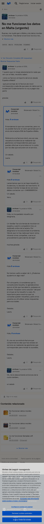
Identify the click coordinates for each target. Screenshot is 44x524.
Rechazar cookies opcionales (22, 513)
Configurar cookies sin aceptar (22, 507)
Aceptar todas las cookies (22, 520)
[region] (22, 493)
